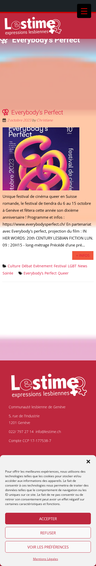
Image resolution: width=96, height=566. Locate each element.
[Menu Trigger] (84, 11)
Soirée (8, 273)
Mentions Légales (45, 559)
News (82, 265)
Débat (27, 265)
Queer (63, 273)
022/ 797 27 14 (21, 431)
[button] (88, 461)
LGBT (72, 265)
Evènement (42, 265)
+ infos (83, 255)
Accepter (48, 518)
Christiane (45, 120)
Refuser (48, 532)
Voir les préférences (48, 547)
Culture (14, 265)
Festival (60, 265)
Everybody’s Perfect (37, 112)
